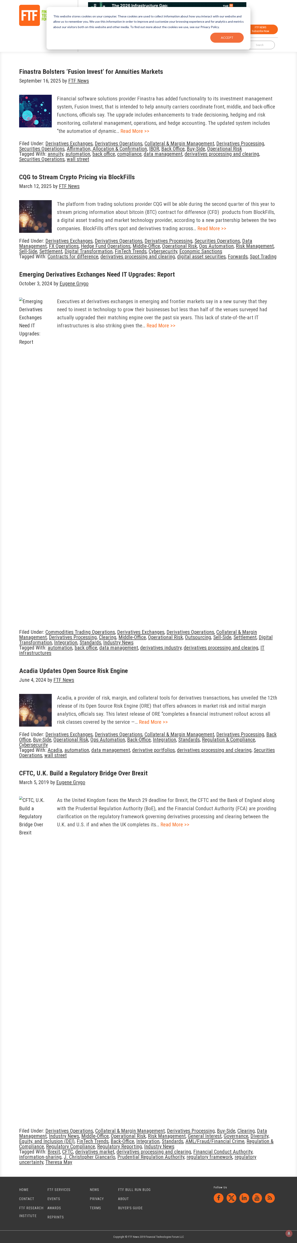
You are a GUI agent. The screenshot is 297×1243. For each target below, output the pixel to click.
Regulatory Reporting (119, 1146)
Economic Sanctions (200, 251)
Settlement (50, 251)
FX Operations (64, 246)
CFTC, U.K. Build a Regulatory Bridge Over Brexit (83, 773)
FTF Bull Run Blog (134, 1190)
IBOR (154, 149)
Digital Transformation (89, 251)
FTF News (42, 15)
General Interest (205, 1136)
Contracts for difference (73, 257)
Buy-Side (196, 149)
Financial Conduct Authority (222, 1152)
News (94, 1190)
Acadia (55, 750)
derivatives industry (161, 648)
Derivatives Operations (118, 143)
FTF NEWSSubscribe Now (260, 29)
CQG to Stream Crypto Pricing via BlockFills (77, 177)
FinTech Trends (131, 251)
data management (163, 154)
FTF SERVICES (58, 1190)
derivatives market (94, 1152)
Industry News (118, 642)
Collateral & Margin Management (179, 143)
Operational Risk (224, 149)
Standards (90, 642)
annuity (55, 154)
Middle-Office (146, 246)
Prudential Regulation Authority (150, 1157)
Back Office (173, 149)
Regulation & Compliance (228, 740)
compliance (129, 154)
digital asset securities (201, 257)
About (123, 1199)
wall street (78, 159)
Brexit (54, 1152)
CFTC (67, 1152)
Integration (65, 642)
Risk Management (255, 246)
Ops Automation (216, 246)
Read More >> (134, 131)
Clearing (107, 637)
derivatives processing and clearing (222, 154)
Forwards (238, 257)
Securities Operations (42, 149)
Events (53, 1199)
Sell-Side (28, 251)
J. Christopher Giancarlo (89, 1157)
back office (103, 154)
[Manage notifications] (288, 1233)
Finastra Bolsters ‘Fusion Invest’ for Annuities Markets (91, 71)
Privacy (97, 1199)
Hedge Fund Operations (105, 246)
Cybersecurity (163, 251)
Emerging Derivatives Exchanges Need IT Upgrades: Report (97, 274)
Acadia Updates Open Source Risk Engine (73, 671)
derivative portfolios (153, 750)
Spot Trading (263, 257)
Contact (26, 1199)
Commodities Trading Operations (80, 632)
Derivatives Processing (240, 143)
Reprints (55, 1217)
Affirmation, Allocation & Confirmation (107, 149)
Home (23, 1190)
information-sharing (40, 1157)
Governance (236, 1136)
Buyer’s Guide (130, 1208)
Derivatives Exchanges (69, 143)
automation (77, 154)
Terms (95, 1208)
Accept (227, 37)
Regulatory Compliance (70, 1146)
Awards (54, 1208)
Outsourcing (198, 637)
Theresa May (58, 1162)
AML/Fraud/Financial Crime (214, 1141)
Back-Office (139, 740)
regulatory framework (209, 1157)
